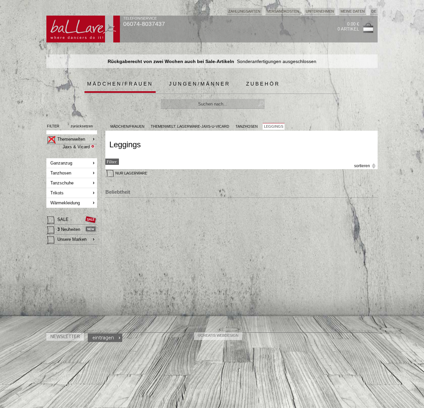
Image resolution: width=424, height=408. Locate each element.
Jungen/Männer (199, 84)
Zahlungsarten (244, 11)
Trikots (57, 192)
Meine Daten (353, 11)
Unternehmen (320, 11)
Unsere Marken (71, 239)
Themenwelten (71, 139)
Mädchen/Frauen (120, 84)
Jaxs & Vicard (76, 146)
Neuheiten (68, 229)
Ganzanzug (61, 163)
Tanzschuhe (62, 182)
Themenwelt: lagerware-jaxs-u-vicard (190, 126)
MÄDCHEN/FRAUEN (127, 126)
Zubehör (263, 84)
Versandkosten (283, 11)
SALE (63, 219)
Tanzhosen (60, 172)
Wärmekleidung (65, 202)
